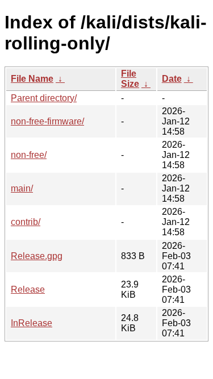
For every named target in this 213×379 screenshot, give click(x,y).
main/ (22, 188)
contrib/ (25, 222)
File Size (130, 79)
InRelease (31, 323)
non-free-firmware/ (47, 121)
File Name (32, 79)
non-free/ (29, 155)
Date (172, 79)
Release (28, 289)
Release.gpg (36, 256)
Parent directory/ (44, 98)
